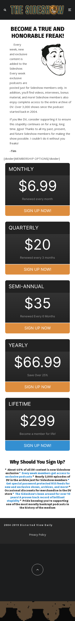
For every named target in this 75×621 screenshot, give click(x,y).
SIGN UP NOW (37, 328)
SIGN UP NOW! (37, 210)
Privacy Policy (37, 534)
